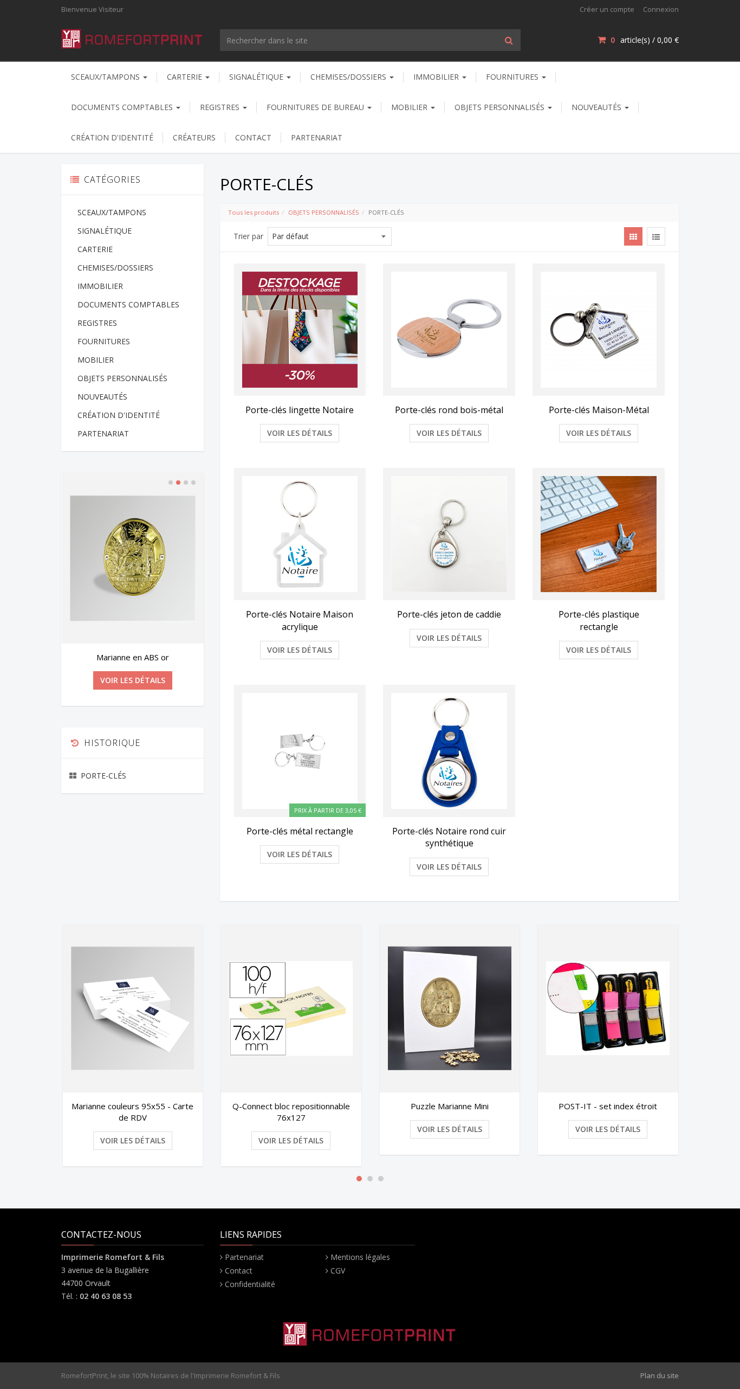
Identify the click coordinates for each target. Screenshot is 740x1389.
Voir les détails (299, 433)
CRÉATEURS (194, 137)
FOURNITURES (513, 77)
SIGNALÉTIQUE (257, 77)
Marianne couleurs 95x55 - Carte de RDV (132, 1112)
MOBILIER (410, 107)
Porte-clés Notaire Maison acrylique (299, 620)
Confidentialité (250, 1284)
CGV (337, 1270)
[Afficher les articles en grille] (633, 236)
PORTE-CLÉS (103, 775)
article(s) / (645, 40)
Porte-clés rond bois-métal (449, 410)
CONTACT (253, 137)
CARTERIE (185, 77)
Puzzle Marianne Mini (450, 1106)
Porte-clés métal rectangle (299, 831)
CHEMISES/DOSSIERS (349, 77)
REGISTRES (221, 107)
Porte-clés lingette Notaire (299, 410)
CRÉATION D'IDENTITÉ (112, 137)
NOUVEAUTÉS (598, 107)
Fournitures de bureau (316, 107)
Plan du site (659, 1375)
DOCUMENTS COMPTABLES (123, 107)
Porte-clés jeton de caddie (449, 614)
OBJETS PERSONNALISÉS (501, 107)
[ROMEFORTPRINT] (132, 36)
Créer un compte (607, 9)
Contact (238, 1270)
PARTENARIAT (316, 137)
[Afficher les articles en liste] (656, 236)
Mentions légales (360, 1257)
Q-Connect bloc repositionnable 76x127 (291, 1112)
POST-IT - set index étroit (608, 1106)
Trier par (248, 236)
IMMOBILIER (437, 77)
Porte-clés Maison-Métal (599, 410)
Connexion (661, 9)
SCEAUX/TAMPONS (106, 77)
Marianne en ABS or (132, 657)
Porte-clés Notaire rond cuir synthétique (449, 837)
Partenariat (244, 1257)
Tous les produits (253, 212)
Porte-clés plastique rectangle (599, 620)
